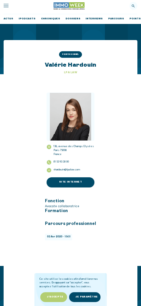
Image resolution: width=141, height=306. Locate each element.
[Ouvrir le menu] (6, 6)
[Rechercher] (133, 6)
